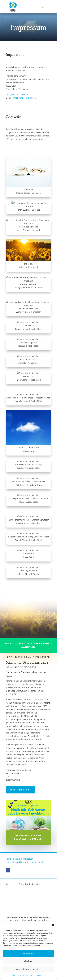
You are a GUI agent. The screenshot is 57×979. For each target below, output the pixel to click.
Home (8, 858)
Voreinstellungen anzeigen (28, 969)
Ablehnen (28, 961)
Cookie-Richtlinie (18, 975)
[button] (52, 925)
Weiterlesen (20, 789)
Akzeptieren (28, 953)
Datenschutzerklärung (16, 862)
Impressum (41, 975)
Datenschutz (30, 975)
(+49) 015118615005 (19, 94)
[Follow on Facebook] (8, 870)
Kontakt (16, 858)
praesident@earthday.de (24, 97)
